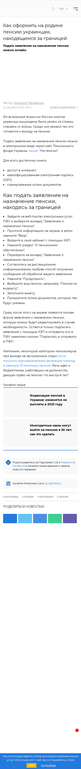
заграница (11, 497)
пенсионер (46, 497)
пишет (34, 151)
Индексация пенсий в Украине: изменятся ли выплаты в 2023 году (48, 400)
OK (31, 765)
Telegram (66, 462)
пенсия (63, 497)
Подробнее (48, 765)
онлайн (29, 497)
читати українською (63, 107)
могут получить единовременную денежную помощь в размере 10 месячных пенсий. (39, 360)
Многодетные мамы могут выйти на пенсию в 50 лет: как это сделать (51, 430)
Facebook (18, 465)
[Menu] (75, 8)
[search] (53, 8)
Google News (52, 483)
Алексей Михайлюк (29, 103)
